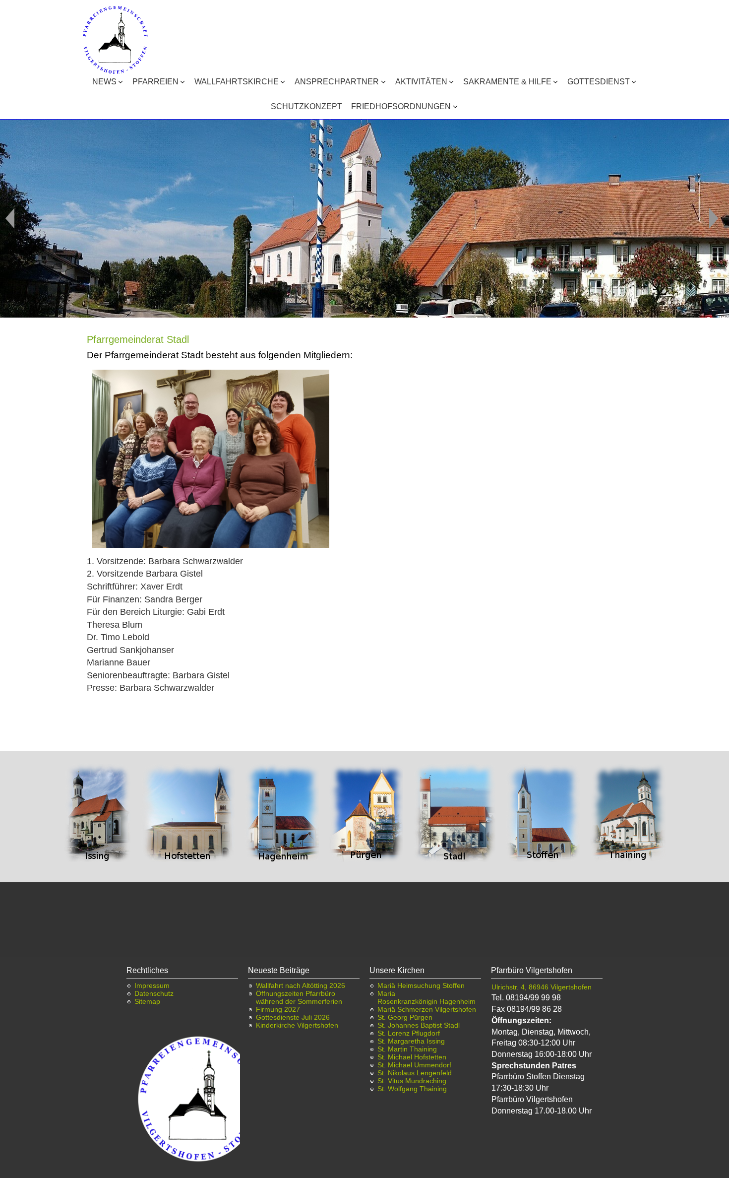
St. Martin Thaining (407, 1049)
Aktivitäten (421, 81)
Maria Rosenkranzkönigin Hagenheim (426, 997)
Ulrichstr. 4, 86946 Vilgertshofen (541, 987)
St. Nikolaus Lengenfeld (414, 1073)
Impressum (152, 985)
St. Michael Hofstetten (411, 1057)
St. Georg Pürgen (404, 1017)
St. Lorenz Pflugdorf (408, 1033)
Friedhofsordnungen (401, 106)
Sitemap (147, 1001)
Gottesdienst (598, 81)
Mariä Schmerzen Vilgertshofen (426, 1009)
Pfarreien (155, 81)
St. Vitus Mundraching (411, 1081)
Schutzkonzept (306, 106)
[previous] (10, 218)
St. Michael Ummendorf (414, 1065)
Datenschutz (154, 993)
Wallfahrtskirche (236, 81)
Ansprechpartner (337, 81)
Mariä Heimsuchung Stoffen (421, 985)
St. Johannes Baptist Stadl (418, 1025)
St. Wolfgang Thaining (412, 1089)
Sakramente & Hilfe (507, 81)
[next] (714, 218)
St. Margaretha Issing (411, 1041)
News (104, 81)
